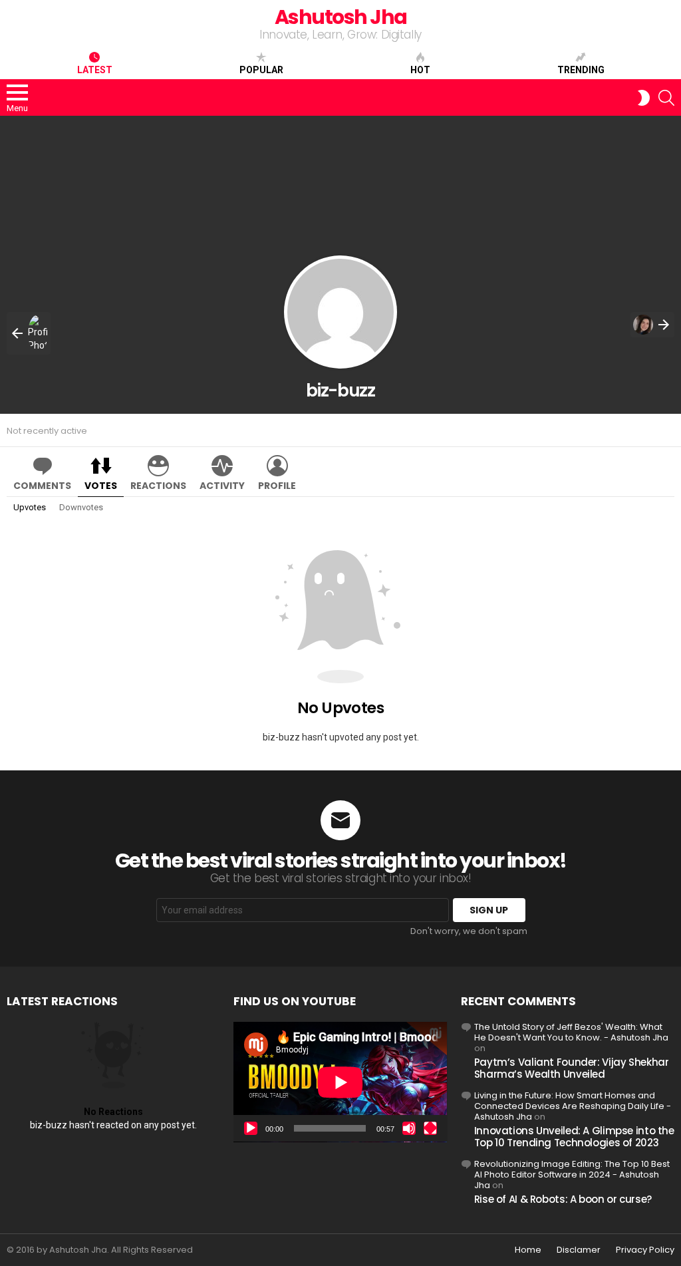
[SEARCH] (666, 97)
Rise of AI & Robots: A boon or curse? (563, 1199)
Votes (100, 485)
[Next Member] (652, 324)
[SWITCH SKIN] (644, 97)
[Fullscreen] (430, 1128)
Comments (42, 485)
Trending (581, 70)
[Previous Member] (29, 333)
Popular (261, 70)
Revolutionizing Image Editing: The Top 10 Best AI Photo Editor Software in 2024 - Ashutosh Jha (572, 1174)
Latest (94, 70)
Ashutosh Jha (341, 17)
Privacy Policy (645, 1250)
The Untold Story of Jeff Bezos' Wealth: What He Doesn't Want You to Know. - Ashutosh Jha (571, 1032)
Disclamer (579, 1250)
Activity (222, 485)
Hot (420, 70)
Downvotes (81, 507)
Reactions (158, 485)
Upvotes (29, 507)
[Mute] (409, 1128)
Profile (277, 485)
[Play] (250, 1128)
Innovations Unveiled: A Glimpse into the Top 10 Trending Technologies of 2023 (574, 1137)
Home (528, 1250)
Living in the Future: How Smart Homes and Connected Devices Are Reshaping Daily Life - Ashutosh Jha (572, 1106)
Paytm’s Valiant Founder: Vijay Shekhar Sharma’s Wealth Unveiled (571, 1068)
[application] (340, 1082)
